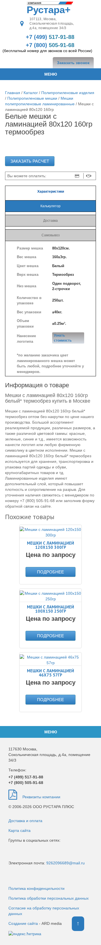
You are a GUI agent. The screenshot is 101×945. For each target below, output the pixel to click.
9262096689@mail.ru (65, 863)
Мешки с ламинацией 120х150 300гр (50, 545)
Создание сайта (23, 923)
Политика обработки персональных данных (48, 898)
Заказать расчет (29, 161)
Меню (50, 74)
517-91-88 (50, 37)
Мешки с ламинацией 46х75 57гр (50, 673)
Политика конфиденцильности (36, 888)
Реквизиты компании (40, 797)
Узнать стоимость (63, 337)
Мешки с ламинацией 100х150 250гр (50, 609)
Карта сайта (19, 830)
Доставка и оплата (25, 820)
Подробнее (50, 572)
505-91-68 (25, 782)
